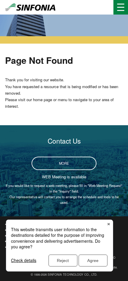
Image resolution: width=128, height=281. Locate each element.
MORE (64, 163)
